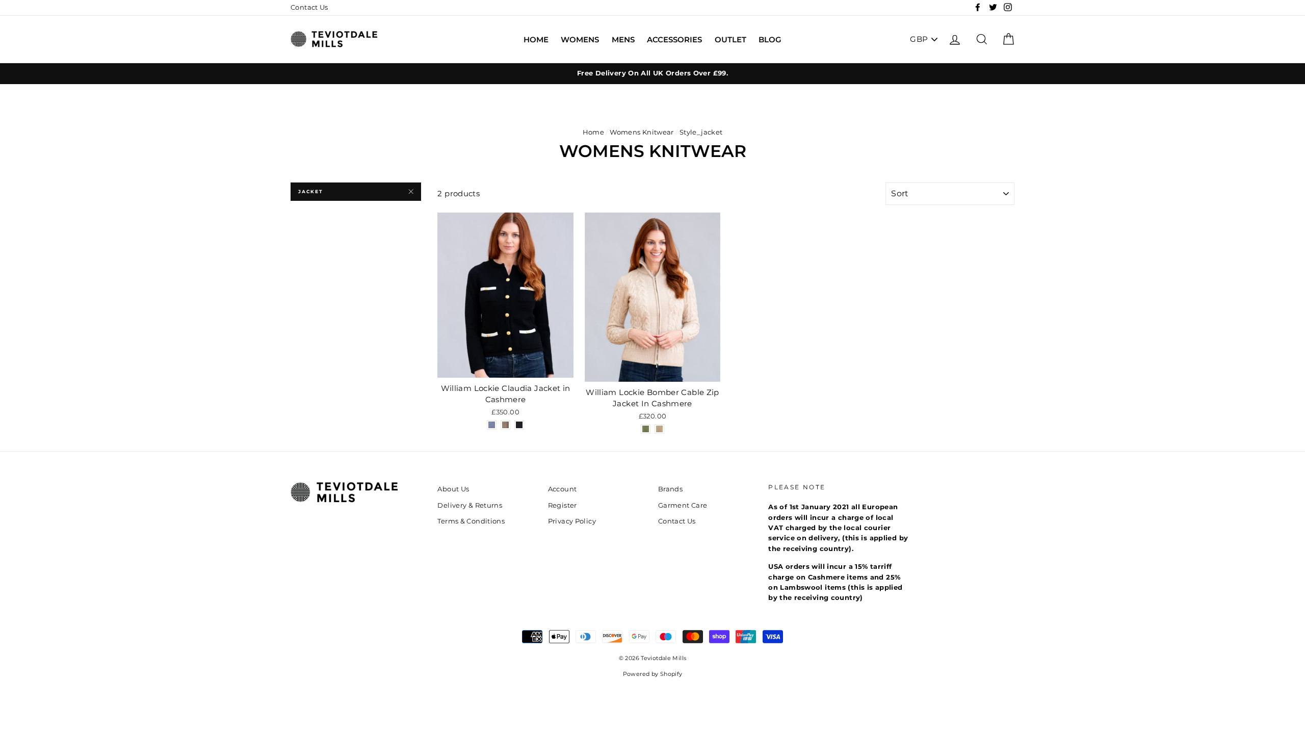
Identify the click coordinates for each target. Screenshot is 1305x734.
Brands (670, 489)
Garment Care (683, 505)
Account (562, 489)
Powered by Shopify (653, 674)
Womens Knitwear (642, 132)
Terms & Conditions (471, 521)
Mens (623, 39)
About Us (453, 489)
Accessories (674, 39)
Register (562, 505)
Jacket (310, 191)
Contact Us (309, 7)
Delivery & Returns (469, 505)
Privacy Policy (572, 521)
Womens (580, 39)
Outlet (730, 39)
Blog (770, 39)
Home (536, 39)
